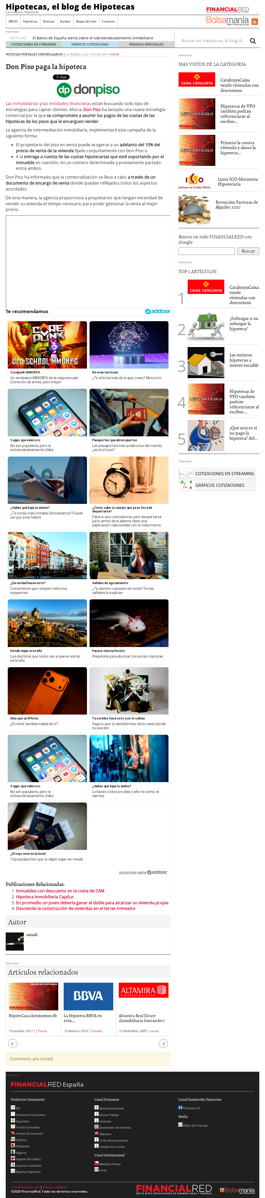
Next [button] (163, 1046)
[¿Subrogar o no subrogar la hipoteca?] (206, 326)
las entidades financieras (67, 103)
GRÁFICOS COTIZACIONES (90, 44)
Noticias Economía (111, 1108)
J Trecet (41, 1031)
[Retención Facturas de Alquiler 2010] (194, 209)
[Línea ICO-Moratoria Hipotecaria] (196, 179)
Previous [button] (13, 1046)
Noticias (49, 21)
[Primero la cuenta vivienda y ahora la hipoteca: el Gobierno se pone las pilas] (197, 150)
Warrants (105, 1134)
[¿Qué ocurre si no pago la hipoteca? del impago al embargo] (206, 435)
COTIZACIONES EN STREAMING (33, 44)
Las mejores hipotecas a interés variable (244, 360)
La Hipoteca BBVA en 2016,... (83, 1018)
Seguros (20, 1153)
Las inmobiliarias (22, 103)
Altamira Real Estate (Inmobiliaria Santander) (142, 1018)
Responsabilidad (55, 1187)
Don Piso (92, 109)
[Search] (252, 40)
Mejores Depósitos (28, 1172)
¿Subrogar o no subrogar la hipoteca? (244, 323)
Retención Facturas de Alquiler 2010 (237, 205)
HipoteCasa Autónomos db (33, 1015)
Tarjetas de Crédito (28, 1159)
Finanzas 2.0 (191, 1108)
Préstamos (22, 1146)
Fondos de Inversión (29, 1133)
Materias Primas (110, 1164)
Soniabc (96, 1031)
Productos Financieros (30, 1115)
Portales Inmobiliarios (42, 54)
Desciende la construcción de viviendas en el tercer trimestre (75, 908)
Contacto (108, 21)
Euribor (65, 21)
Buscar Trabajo (109, 1115)
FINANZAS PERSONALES (146, 44)
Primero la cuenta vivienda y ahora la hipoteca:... (238, 147)
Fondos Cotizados (27, 1127)
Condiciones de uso (25, 1187)
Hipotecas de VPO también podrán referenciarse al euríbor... (237, 113)
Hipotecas (30, 21)
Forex (103, 1170)
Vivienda (105, 1121)
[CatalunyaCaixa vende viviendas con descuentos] (197, 79)
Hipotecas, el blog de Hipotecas (70, 6)
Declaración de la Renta (115, 1127)
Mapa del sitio (86, 21)
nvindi (114, 54)
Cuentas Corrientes (28, 1165)
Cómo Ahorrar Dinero (113, 1140)
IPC (17, 1108)
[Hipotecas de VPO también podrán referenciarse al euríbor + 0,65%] (197, 113)
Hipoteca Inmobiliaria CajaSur (45, 897)
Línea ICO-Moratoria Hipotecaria (238, 181)
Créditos (21, 1140)
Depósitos (22, 1121)
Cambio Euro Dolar (112, 1147)
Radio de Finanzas (195, 1125)
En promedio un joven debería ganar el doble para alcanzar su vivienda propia (92, 903)
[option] (33, 1009)
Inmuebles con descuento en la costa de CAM (60, 891)
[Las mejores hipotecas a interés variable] (206, 362)
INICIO (13, 21)
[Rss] (254, 22)
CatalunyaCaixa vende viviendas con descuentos (239, 85)
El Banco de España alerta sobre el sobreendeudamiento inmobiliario (93, 37)
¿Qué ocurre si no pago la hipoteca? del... (243, 433)
